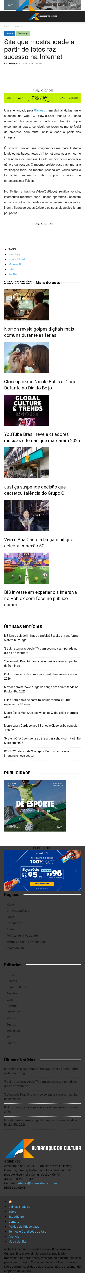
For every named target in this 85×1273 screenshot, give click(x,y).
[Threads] (49, 1193)
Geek (10, 999)
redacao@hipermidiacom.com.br (38, 1183)
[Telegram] (40, 73)
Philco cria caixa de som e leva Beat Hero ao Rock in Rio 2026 (40, 676)
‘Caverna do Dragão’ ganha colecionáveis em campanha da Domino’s (41, 663)
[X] (50, 73)
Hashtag (14, 254)
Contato (12, 929)
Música (12, 1018)
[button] (7, 16)
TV (8, 1037)
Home (11, 904)
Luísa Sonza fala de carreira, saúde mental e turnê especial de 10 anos (37, 702)
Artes (10, 975)
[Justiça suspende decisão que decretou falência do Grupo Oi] (42, 462)
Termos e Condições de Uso (26, 942)
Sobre (11, 917)
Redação (13, 63)
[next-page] (13, 614)
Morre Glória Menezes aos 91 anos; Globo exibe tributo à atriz (41, 715)
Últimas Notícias (18, 911)
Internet (19, 26)
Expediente (14, 923)
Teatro (11, 1024)
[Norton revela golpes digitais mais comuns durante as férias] (42, 304)
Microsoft (40, 110)
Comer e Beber (17, 987)
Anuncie (13, 1236)
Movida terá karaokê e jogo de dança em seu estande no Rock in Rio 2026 (41, 689)
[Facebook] (59, 73)
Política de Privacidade (22, 935)
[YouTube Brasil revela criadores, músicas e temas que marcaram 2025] (42, 410)
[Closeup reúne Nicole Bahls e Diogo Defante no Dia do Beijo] (42, 357)
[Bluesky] (41, 1193)
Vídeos (11, 1043)
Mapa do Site (16, 948)
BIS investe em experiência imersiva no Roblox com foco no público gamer (40, 598)
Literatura (13, 1012)
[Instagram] (16, 1193)
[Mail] (24, 1193)
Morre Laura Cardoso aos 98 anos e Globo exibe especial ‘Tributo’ (41, 728)
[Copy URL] (21, 73)
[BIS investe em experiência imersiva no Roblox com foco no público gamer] (42, 568)
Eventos (12, 993)
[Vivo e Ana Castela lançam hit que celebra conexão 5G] (42, 515)
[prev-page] (6, 614)
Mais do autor (49, 282)
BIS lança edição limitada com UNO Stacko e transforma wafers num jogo (41, 638)
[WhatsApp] (31, 73)
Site (11, 269)
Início (7, 26)
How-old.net (16, 259)
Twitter (13, 274)
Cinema (12, 981)
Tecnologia (23, 33)
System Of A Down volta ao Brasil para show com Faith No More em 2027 (42, 740)
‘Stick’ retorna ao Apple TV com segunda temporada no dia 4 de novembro (40, 651)
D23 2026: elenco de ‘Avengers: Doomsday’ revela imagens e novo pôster (36, 753)
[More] (69, 73)
